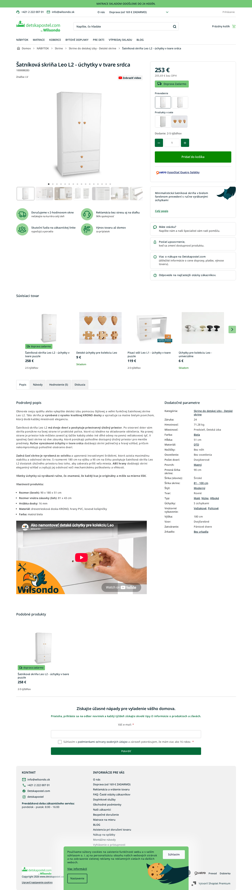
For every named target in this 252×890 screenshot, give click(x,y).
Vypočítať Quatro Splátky (183, 172)
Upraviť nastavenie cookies (37, 882)
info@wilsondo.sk (38, 779)
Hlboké (214, 498)
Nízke (205, 498)
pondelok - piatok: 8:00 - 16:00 (48, 805)
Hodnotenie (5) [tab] (58, 384)
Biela (197, 434)
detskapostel (35, 796)
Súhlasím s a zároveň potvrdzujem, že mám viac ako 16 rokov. (128, 741)
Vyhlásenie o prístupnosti (109, 844)
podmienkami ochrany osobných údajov (103, 741)
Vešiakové (200, 508)
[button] (49, 184)
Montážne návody (104, 839)
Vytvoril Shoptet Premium (214, 883)
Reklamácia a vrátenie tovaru (111, 789)
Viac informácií (77, 869)
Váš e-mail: (126, 724)
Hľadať (174, 26)
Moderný (199, 488)
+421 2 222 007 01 (38, 785)
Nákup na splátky (104, 834)
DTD (196, 444)
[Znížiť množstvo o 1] (159, 143)
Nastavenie (77, 878)
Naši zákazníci (102, 809)
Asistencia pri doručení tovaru (112, 829)
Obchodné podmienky (107, 804)
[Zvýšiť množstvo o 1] (185, 143)
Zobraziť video (132, 78)
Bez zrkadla (201, 531)
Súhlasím (174, 854)
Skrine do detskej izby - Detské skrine (213, 412)
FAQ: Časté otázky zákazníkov (111, 794)
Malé (197, 498)
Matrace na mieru (104, 819)
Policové (213, 508)
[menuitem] (22, 39)
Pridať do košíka (192, 157)
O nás (101, 12)
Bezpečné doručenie (106, 814)
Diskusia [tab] (80, 384)
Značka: (22, 76)
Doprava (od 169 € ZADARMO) (128, 12)
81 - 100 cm (201, 483)
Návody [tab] (38, 384)
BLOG (96, 824)
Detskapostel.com (38, 791)
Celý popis (161, 211)
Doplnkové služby (104, 799)
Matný (198, 464)
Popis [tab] (22, 384)
